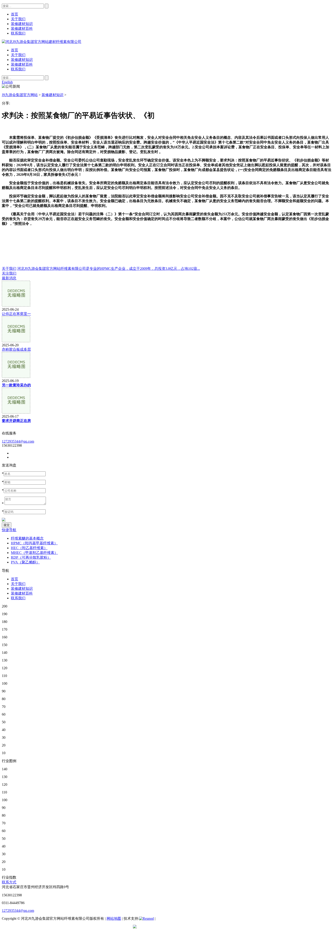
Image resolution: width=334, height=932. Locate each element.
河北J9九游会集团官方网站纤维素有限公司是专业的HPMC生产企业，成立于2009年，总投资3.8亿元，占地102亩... (108, 268)
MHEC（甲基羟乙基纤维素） (34, 553)
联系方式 (9, 882)
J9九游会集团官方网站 (20, 95)
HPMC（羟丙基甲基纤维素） (34, 543)
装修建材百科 (22, 64)
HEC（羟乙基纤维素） (29, 548)
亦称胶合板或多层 (16, 349)
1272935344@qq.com (18, 441)
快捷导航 (9, 530)
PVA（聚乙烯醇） (25, 562)
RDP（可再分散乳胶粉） (31, 557)
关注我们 (9, 273)
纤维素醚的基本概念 (27, 538)
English (7, 82)
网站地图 (114, 918)
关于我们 (18, 55)
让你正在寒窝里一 (16, 314)
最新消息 (9, 278)
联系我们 (18, 69)
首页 (14, 50)
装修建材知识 (22, 60)
